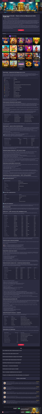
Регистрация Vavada (21, 344)
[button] (0, 6)
